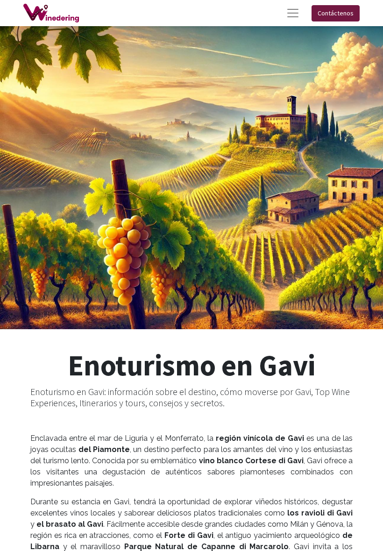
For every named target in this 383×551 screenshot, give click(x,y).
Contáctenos (336, 13)
